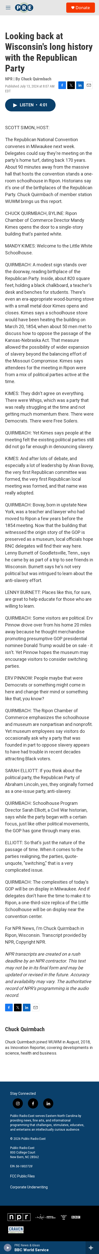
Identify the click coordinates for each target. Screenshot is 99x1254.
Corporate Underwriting (29, 1187)
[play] (8, 1247)
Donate (83, 7)
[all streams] (92, 1247)
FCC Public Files (22, 1176)
